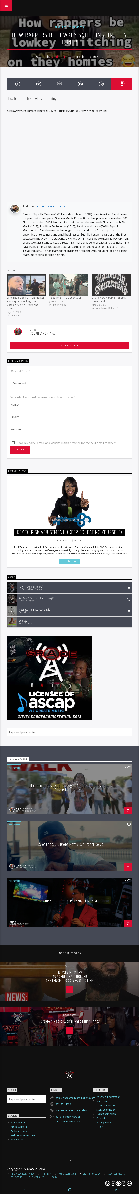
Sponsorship (17, 1139)
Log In (99, 1126)
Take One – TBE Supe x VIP (66, 297)
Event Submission (106, 1113)
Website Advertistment (23, 1135)
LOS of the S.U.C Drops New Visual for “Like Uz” (70, 845)
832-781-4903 (63, 1104)
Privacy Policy (103, 1122)
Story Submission (105, 1109)
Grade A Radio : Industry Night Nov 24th (70, 901)
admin (12, 921)
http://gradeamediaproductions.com (75, 1097)
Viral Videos (76, 27)
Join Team (102, 1101)
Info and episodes (69, 561)
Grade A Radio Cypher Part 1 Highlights (70, 1021)
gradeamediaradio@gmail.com (72, 1110)
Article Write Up (19, 1126)
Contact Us (102, 1118)
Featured (60, 27)
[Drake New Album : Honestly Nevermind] (111, 285)
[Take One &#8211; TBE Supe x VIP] (68, 285)
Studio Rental (18, 1122)
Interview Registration (108, 1096)
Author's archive (69, 345)
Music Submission (106, 1105)
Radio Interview (19, 1131)
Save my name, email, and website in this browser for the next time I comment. (67, 443)
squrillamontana (62, 57)
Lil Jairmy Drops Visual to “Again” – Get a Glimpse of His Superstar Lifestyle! (70, 788)
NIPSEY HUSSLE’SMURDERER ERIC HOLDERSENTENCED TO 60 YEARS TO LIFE (69, 977)
